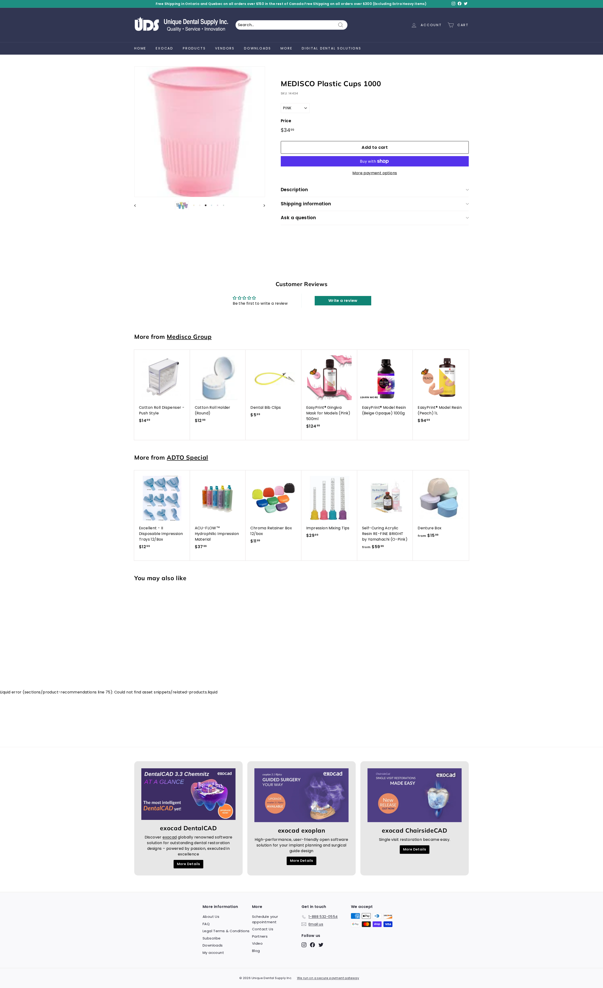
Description (294, 189)
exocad (164, 48)
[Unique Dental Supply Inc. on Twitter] (320, 945)
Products (194, 48)
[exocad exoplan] (301, 795)
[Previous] (137, 205)
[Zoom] (199, 132)
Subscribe (212, 938)
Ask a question (298, 218)
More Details (188, 864)
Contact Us (262, 929)
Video (257, 943)
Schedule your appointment (265, 919)
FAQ (206, 923)
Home (140, 48)
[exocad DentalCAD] (188, 794)
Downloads (257, 48)
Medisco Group (189, 336)
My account (213, 952)
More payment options (374, 173)
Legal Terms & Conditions (226, 930)
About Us (211, 916)
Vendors (225, 48)
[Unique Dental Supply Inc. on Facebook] (312, 945)
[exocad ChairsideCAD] (414, 795)
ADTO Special (187, 457)
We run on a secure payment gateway (328, 978)
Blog (256, 950)
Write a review (343, 300)
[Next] (262, 205)
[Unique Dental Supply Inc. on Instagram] (304, 945)
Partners (260, 936)
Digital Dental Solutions (331, 48)
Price (286, 121)
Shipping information (306, 204)
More (286, 48)
